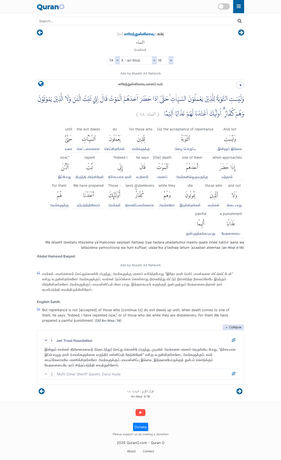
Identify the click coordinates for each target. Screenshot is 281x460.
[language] (41, 84)
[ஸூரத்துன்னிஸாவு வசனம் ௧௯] (241, 33)
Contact (148, 451)
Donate (141, 427)
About (131, 451)
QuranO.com (137, 442)
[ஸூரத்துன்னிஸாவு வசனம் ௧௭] (40, 33)
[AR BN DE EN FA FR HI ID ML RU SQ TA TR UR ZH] (114, 60)
